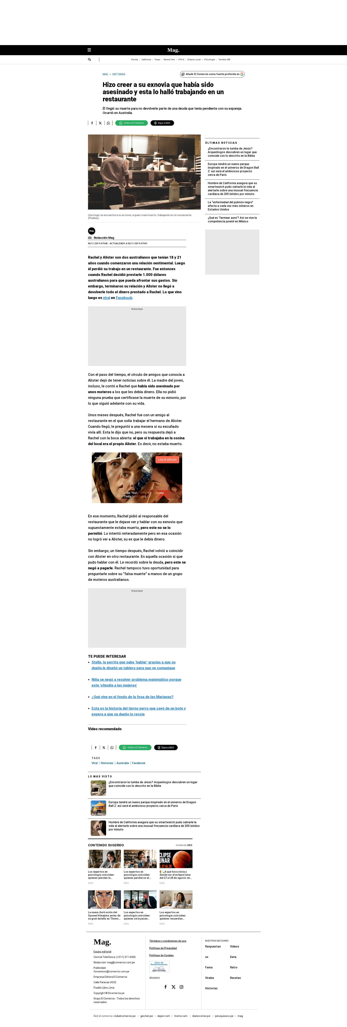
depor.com (163, 1016)
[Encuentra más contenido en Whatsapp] (108, 123)
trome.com (181, 1016)
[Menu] (91, 50)
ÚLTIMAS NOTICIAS (221, 142)
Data (233, 957)
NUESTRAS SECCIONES (216, 941)
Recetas (235, 978)
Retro (233, 967)
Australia (123, 763)
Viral (95, 763)
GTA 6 (181, 60)
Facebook (138, 763)
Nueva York (169, 60)
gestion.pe (146, 1016)
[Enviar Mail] (90, 237)
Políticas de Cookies (161, 955)
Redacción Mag (104, 237)
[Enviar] (89, 60)
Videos (234, 946)
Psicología (209, 60)
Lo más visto (100, 776)
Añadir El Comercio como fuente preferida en (212, 74)
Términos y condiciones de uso (167, 941)
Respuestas (213, 946)
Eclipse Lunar (194, 60)
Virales (209, 978)
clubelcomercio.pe (125, 1016)
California (146, 60)
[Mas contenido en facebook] (166, 987)
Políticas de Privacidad (163, 948)
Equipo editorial (102, 951)
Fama (209, 967)
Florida (134, 60)
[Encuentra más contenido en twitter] (100, 123)
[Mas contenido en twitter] (173, 987)
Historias (107, 763)
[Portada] (102, 948)
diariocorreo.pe (201, 1016)
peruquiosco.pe (224, 1016)
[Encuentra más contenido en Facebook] (92, 123)
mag (240, 1016)
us (206, 957)
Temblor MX (224, 60)
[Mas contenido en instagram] (181, 987)
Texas (157, 60)
